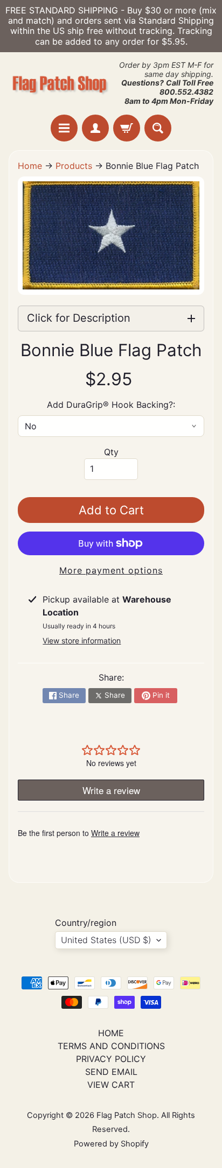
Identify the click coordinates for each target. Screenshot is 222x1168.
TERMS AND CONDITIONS (111, 1045)
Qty (111, 452)
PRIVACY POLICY (111, 1058)
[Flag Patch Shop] (60, 83)
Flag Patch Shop (126, 1115)
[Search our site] (157, 128)
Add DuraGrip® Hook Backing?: (111, 404)
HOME (111, 1033)
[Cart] (126, 128)
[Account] (95, 128)
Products (74, 165)
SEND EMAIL (111, 1071)
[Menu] (64, 128)
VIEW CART (111, 1084)
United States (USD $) (106, 940)
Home (30, 165)
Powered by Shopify (111, 1144)
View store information (82, 640)
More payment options (111, 570)
